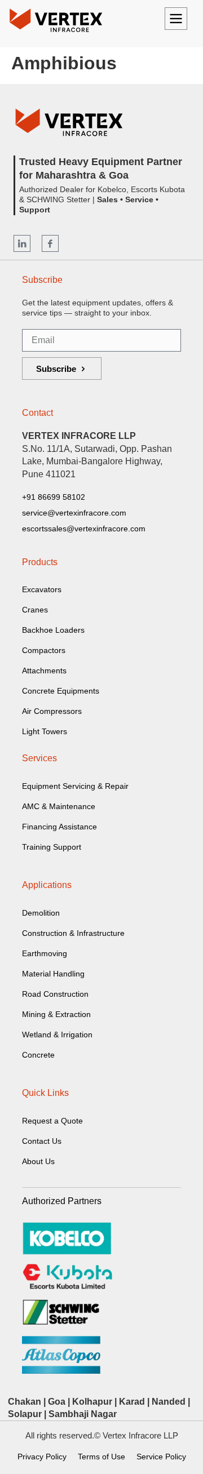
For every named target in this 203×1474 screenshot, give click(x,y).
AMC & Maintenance (58, 806)
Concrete (38, 1054)
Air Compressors (52, 711)
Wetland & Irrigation (57, 1034)
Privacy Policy (42, 1456)
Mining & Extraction (56, 1014)
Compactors (43, 650)
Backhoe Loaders (53, 629)
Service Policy (161, 1456)
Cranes (35, 609)
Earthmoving (44, 953)
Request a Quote (52, 1120)
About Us (38, 1161)
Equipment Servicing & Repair (75, 786)
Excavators (41, 589)
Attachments (44, 670)
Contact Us (41, 1141)
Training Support (51, 846)
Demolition (41, 912)
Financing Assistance (59, 826)
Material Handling (53, 973)
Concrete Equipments (60, 690)
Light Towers (44, 731)
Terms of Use (101, 1456)
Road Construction (55, 993)
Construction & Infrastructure (73, 933)
